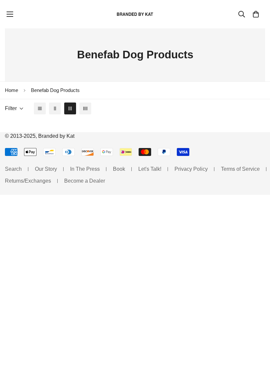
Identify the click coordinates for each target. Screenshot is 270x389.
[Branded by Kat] (135, 14)
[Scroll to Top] (257, 353)
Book (119, 169)
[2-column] (55, 108)
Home (11, 90)
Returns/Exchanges (28, 181)
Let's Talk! (149, 169)
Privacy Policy (191, 169)
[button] (255, 14)
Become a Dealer (84, 181)
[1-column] (40, 108)
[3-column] (70, 108)
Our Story (46, 169)
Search (13, 169)
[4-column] (85, 108)
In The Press (85, 169)
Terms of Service (240, 169)
